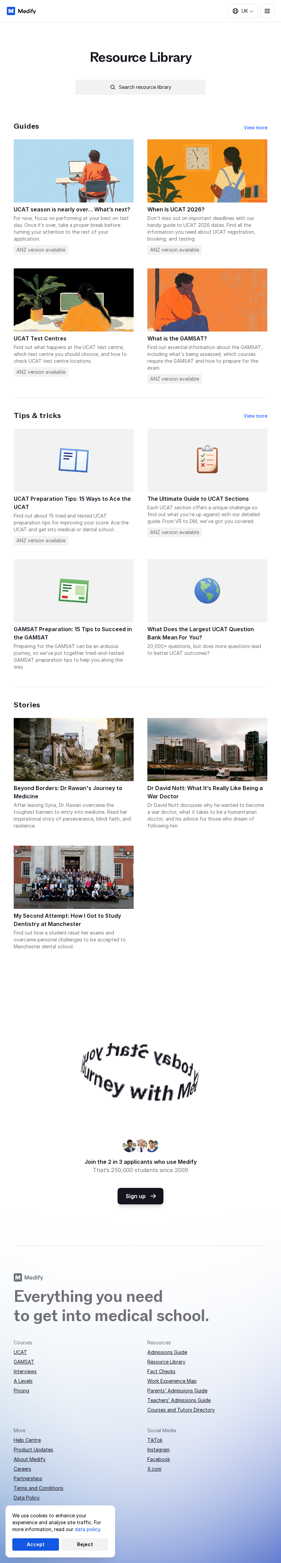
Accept (36, 1544)
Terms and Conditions (38, 1488)
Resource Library (166, 1362)
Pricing (21, 1390)
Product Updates (33, 1449)
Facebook (158, 1459)
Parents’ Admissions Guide (177, 1390)
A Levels (23, 1381)
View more (255, 127)
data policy (87, 1529)
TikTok (154, 1440)
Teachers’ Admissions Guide (179, 1400)
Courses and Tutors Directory (181, 1410)
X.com (154, 1469)
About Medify (30, 1459)
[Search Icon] (140, 87)
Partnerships (28, 1478)
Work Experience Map (172, 1381)
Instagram (158, 1449)
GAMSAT (24, 1362)
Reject (85, 1544)
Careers (22, 1469)
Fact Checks (161, 1371)
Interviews (25, 1371)
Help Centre (27, 1440)
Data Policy (27, 1498)
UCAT (20, 1352)
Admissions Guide (167, 1352)
